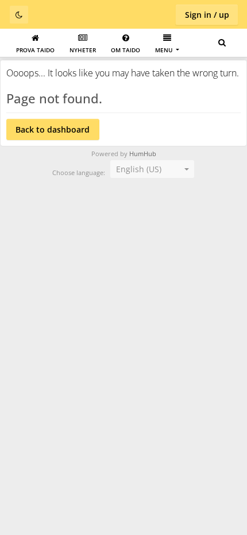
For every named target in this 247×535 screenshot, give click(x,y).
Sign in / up (207, 14)
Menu (164, 50)
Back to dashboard (53, 129)
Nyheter (83, 50)
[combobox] (152, 169)
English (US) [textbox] (138, 169)
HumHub (142, 154)
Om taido (125, 50)
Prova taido (35, 50)
